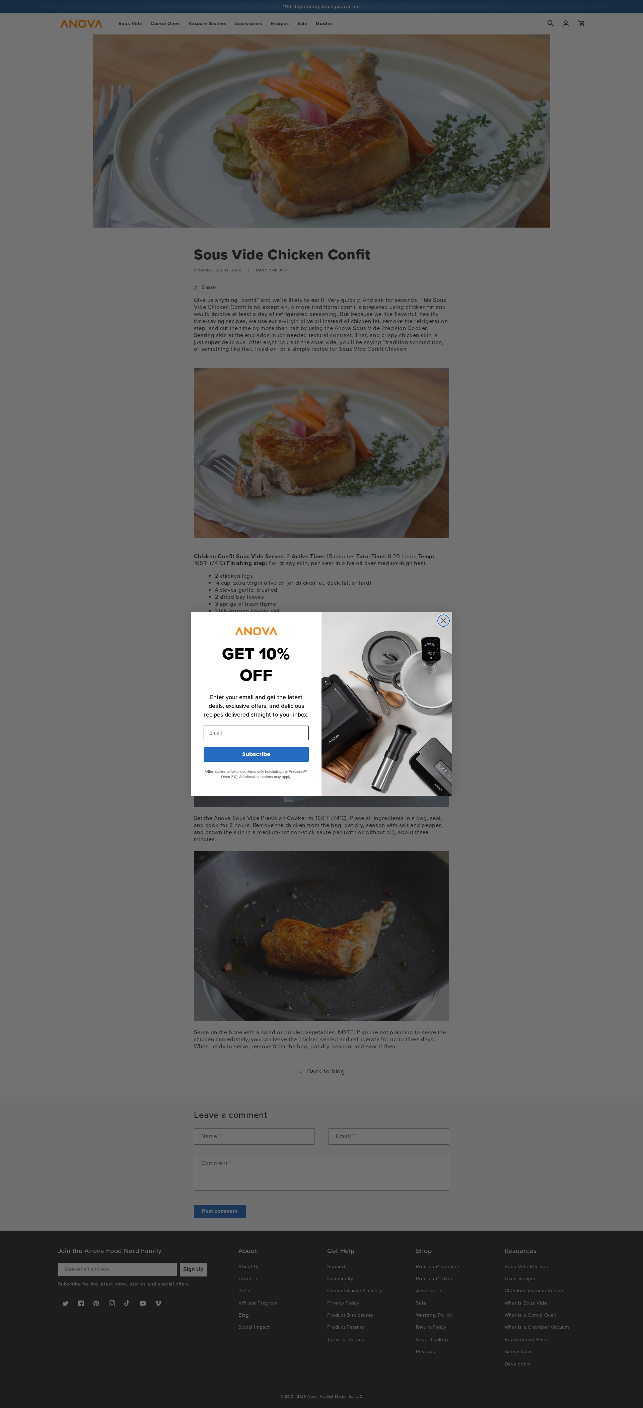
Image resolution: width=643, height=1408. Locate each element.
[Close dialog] (443, 621)
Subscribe (256, 754)
